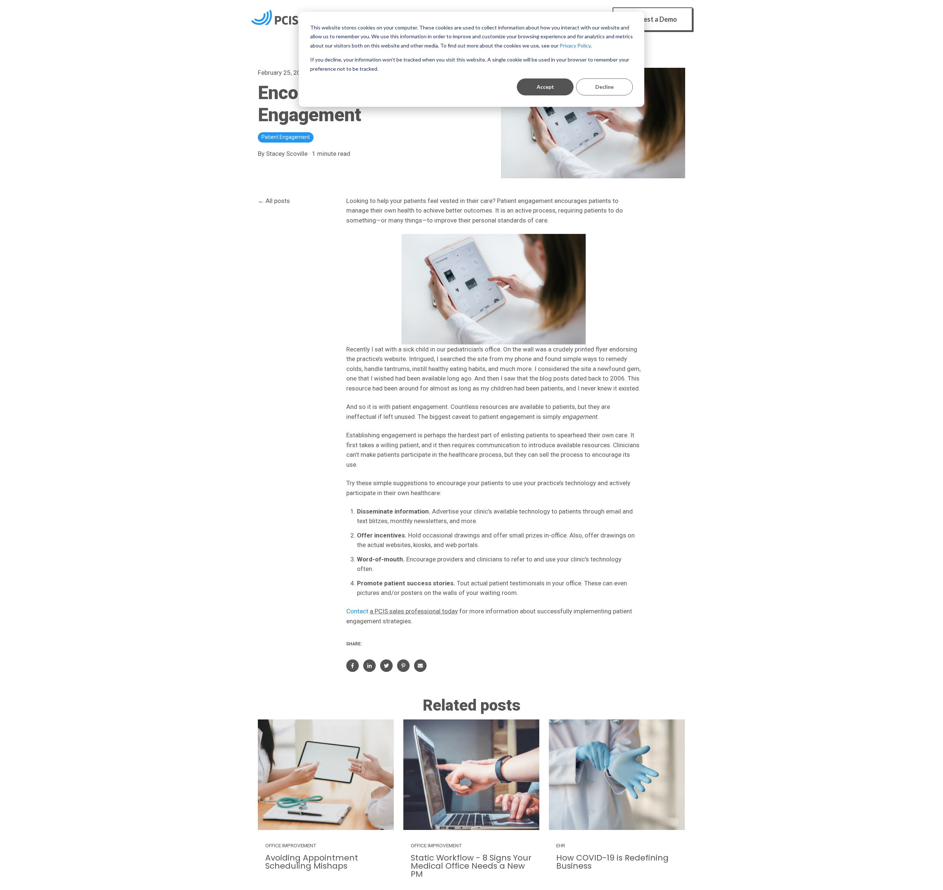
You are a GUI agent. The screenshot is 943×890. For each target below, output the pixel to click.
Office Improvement (290, 845)
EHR (560, 845)
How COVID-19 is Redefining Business (612, 862)
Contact (357, 611)
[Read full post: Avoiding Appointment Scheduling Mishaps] (326, 774)
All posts (278, 200)
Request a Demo (652, 19)
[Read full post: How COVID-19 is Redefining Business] (617, 774)
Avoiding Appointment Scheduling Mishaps (311, 862)
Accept (545, 87)
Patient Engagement (286, 137)
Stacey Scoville (287, 153)
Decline (604, 87)
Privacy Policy (575, 45)
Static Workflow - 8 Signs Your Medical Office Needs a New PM (471, 866)
